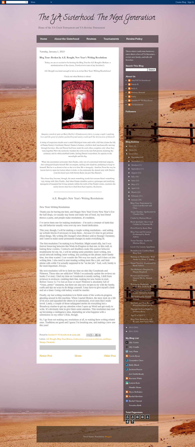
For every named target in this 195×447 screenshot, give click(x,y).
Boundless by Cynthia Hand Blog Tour (142, 251)
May (133, 184)
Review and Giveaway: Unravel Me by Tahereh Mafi (141, 278)
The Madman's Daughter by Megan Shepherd (142, 270)
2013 (131, 153)
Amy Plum (133, 351)
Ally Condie (134, 346)
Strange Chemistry (47, 342)
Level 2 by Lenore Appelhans (143, 246)
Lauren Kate (134, 382)
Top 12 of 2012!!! (138, 315)
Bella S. (134, 88)
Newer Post (46, 355)
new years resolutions (93, 338)
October (134, 165)
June (133, 180)
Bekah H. (135, 84)
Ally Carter (134, 342)
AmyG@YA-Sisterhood (140, 80)
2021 (131, 146)
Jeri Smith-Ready (136, 373)
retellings (107, 338)
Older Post (110, 355)
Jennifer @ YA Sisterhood (141, 100)
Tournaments (111, 39)
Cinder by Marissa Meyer (141, 218)
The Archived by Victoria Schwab (141, 297)
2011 (131, 331)
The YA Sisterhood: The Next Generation (96, 18)
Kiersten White (135, 378)
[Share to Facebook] (96, 335)
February (135, 195)
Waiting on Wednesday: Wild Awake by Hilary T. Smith (143, 258)
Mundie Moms (135, 387)
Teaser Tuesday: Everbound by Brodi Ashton (143, 264)
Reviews (91, 39)
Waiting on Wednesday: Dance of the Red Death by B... (143, 285)
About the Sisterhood (66, 39)
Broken (69, 338)
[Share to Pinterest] (99, 335)
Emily (133, 96)
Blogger (108, 436)
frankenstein (78, 338)
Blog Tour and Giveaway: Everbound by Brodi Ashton (141, 234)
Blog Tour (61, 338)
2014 (131, 150)
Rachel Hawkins (136, 396)
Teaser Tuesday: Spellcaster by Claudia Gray (143, 213)
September (135, 168)
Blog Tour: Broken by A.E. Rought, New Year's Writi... (143, 320)
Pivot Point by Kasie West (141, 228)
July (133, 176)
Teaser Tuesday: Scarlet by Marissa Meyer (141, 241)
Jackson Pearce (135, 369)
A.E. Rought (51, 338)
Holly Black (134, 364)
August (134, 172)
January (134, 199)
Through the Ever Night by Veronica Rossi (142, 310)
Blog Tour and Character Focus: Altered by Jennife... (143, 291)
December (135, 157)
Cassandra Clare (136, 360)
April (133, 188)
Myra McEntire (135, 391)
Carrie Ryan (134, 355)
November (135, 161)
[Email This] (87, 335)
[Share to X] (93, 335)
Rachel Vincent (135, 400)
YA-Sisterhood (137, 104)
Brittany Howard (138, 92)
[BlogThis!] (90, 335)
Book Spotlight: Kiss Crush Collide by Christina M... (142, 223)
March (134, 192)
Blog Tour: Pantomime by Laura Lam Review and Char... (141, 205)
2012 (131, 327)
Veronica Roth (135, 405)
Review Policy (134, 39)
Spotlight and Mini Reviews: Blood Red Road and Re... (142, 304)
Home (43, 39)
